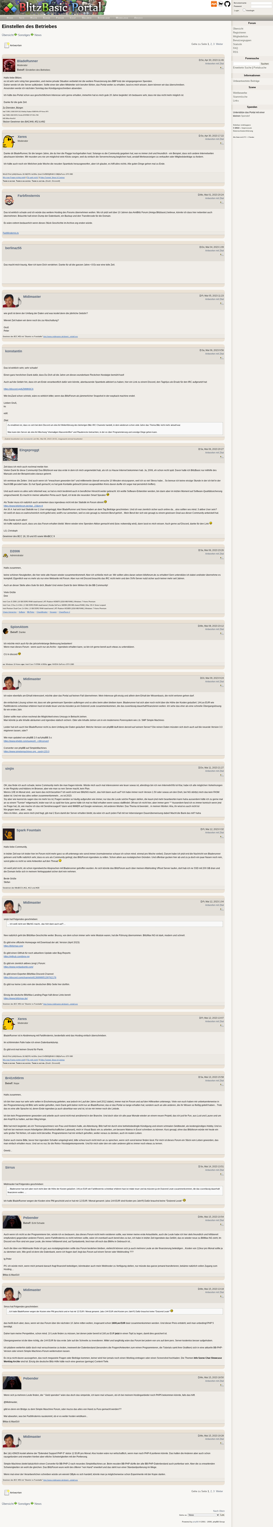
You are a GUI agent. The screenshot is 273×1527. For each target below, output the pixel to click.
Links (236, 100)
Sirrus (10, 1167)
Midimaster (32, 296)
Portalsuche (260, 67)
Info (22, 18)
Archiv (138, 18)
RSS (235, 52)
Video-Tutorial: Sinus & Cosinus (52, 177)
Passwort (238, 6)
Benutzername (240, 3)
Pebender (30, 1218)
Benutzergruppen (242, 40)
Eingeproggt (29, 450)
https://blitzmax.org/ (13, 946)
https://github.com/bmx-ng (17, 956)
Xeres (22, 137)
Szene (46, 18)
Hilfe (33, 18)
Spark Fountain (29, 830)
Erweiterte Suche (242, 67)
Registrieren (239, 32)
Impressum (247, 128)
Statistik (237, 44)
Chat (73, 18)
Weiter (219, 44)
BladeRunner (27, 61)
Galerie (87, 18)
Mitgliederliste (240, 36)
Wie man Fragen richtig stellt (14, 177)
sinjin (9, 768)
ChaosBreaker (42, 612)
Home (10, 18)
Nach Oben (219, 1511)
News (38, 35)
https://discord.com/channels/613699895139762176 (30, 977)
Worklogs (122, 18)
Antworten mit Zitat (214, 63)
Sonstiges (24, 35)
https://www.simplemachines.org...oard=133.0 (26, 751)
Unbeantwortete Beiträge (246, 81)
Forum (60, 18)
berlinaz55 (13, 248)
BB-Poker (30, 612)
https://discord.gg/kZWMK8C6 (18, 389)
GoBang (22, 612)
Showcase (104, 18)
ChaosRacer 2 (64, 612)
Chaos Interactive (10, 612)
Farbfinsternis (29, 196)
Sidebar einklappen (242, 125)
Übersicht (8, 35)
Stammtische (240, 96)
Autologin (250, 10)
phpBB (196, 1522)
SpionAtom (19, 627)
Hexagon (53, 612)
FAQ (235, 48)
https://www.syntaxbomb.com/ (18, 967)
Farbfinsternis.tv (11, 233)
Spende (245, 116)
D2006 (15, 551)
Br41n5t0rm (14, 1078)
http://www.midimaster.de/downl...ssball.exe (60, 336)
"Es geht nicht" (32, 177)
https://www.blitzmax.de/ (16, 998)
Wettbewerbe (240, 92)
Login (236, 10)
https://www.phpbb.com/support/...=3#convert (26, 741)
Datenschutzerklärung (243, 131)
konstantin (13, 351)
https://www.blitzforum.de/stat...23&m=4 (23, 506)
